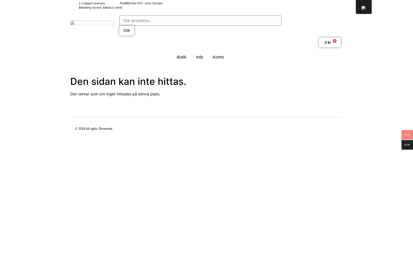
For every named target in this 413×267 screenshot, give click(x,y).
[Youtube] (337, 5)
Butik (181, 57)
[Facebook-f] (305, 5)
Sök (126, 30)
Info (199, 57)
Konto (218, 57)
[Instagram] (326, 5)
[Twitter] (316, 5)
